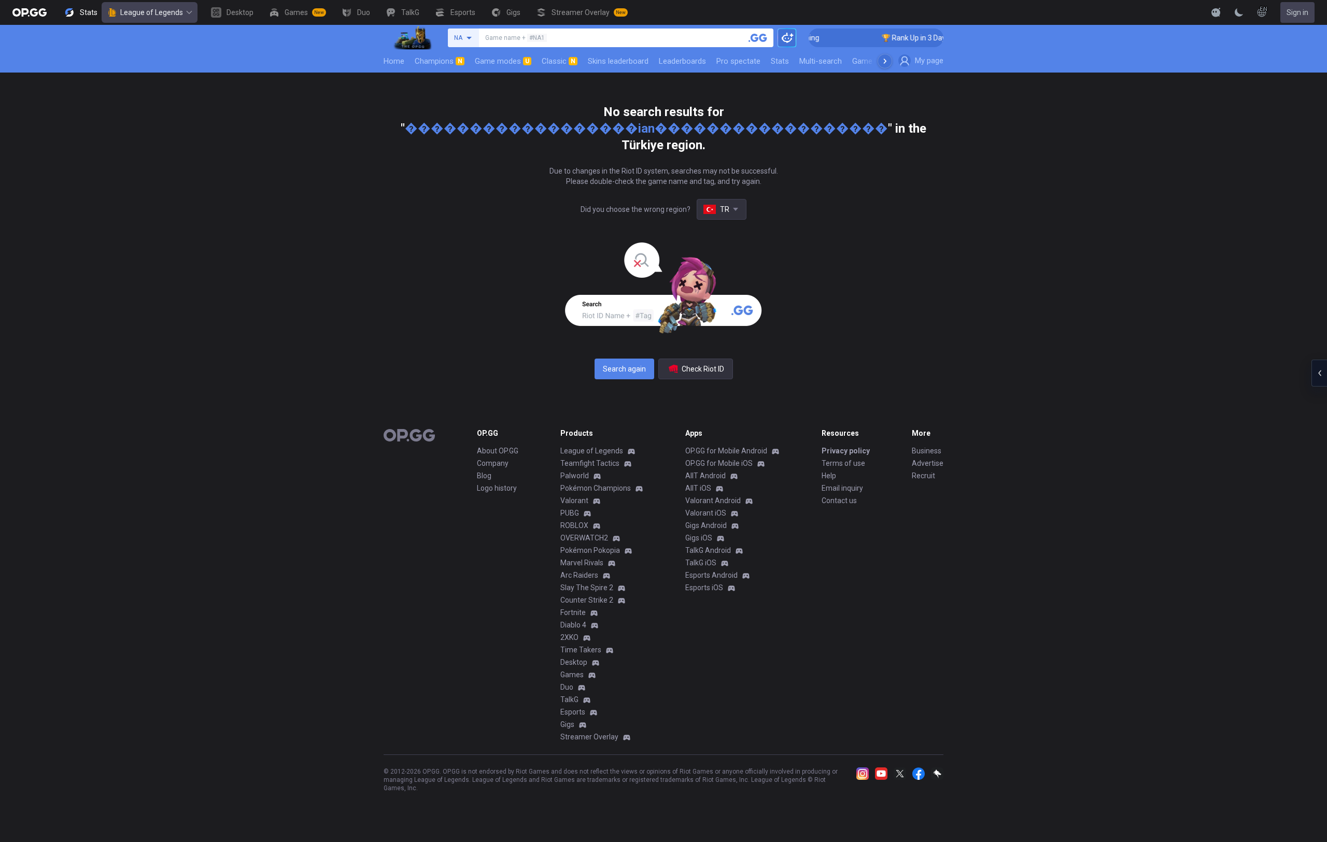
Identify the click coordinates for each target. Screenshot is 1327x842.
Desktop (573, 662)
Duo (566, 687)
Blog (484, 476)
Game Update (875, 61)
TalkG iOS (700, 563)
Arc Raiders (579, 575)
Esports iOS (704, 587)
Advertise (927, 463)
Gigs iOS (698, 538)
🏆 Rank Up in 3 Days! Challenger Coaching (938, 38)
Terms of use (843, 463)
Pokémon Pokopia (590, 550)
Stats (780, 61)
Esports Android (711, 575)
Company (493, 463)
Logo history (497, 488)
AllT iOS (698, 488)
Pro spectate (738, 61)
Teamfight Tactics (589, 463)
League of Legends (151, 12)
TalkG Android (708, 550)
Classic (558, 61)
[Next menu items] (885, 61)
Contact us (839, 500)
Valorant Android (713, 500)
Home (394, 61)
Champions (438, 61)
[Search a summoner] (757, 37)
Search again (624, 369)
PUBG (569, 513)
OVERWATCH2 (584, 538)
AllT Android (705, 476)
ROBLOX (574, 525)
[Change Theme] (1239, 12)
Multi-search (820, 61)
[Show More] (1216, 12)
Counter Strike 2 (586, 600)
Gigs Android (706, 525)
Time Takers (580, 650)
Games (572, 674)
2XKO (569, 637)
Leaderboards (682, 61)
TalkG (569, 699)
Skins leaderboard (618, 61)
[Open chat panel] (1319, 373)
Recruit (923, 476)
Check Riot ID (703, 369)
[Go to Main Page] (29, 12)
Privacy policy (846, 451)
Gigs (567, 724)
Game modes (502, 61)
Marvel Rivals (581, 563)
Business (926, 451)
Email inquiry (842, 488)
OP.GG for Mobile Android (726, 451)
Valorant (574, 500)
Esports (572, 712)
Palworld (574, 476)
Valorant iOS (705, 513)
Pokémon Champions (595, 488)
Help (829, 476)
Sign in (1297, 12)
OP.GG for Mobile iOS (719, 463)
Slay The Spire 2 (586, 587)
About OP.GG (497, 451)
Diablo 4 (573, 625)
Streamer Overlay (589, 737)
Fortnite (573, 612)
